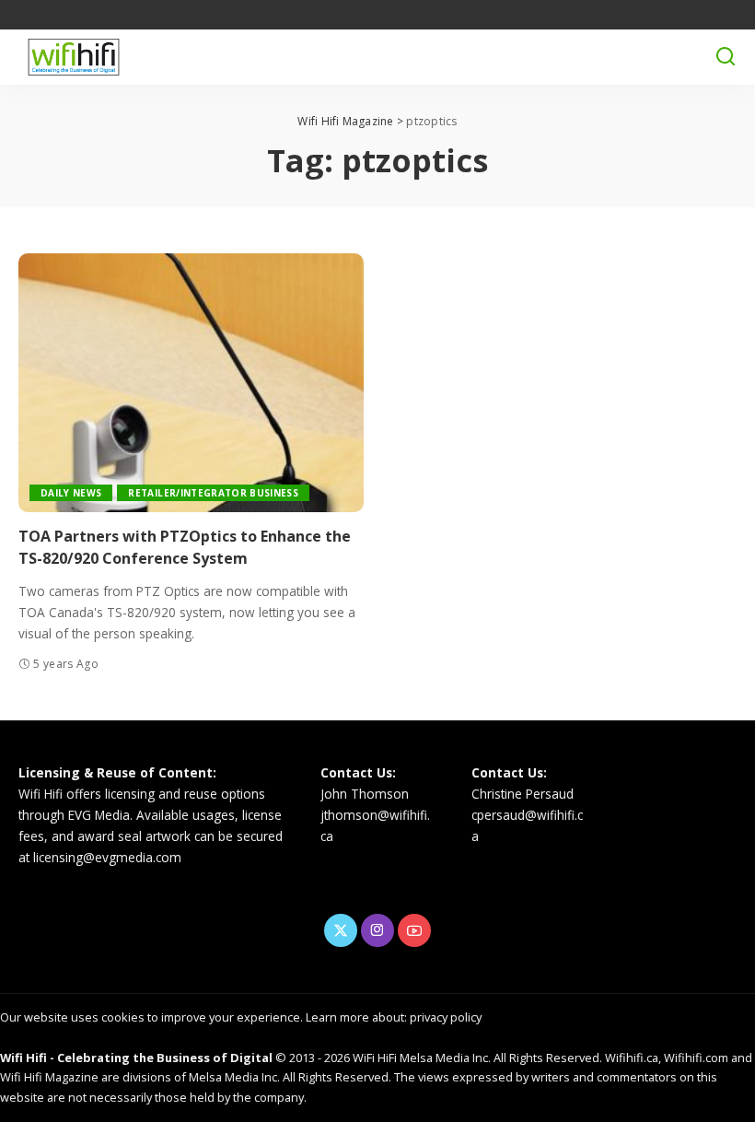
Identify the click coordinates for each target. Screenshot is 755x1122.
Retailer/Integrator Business (213, 492)
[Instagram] (377, 930)
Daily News (71, 492)
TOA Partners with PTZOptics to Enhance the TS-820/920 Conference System (184, 546)
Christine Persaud (522, 793)
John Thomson (364, 793)
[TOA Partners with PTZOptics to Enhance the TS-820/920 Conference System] (191, 382)
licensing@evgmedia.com (107, 857)
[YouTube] (414, 930)
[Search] (725, 57)
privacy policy (446, 1017)
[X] (340, 930)
